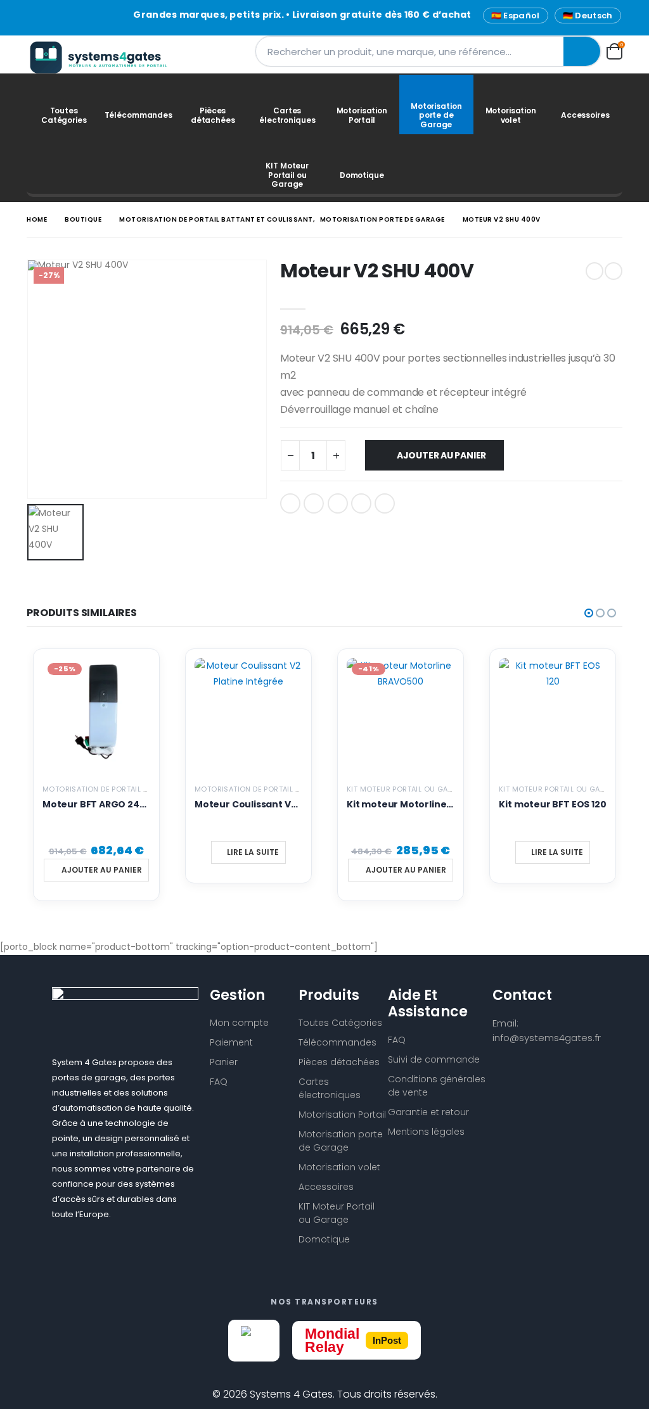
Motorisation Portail (362, 115)
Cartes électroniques (287, 115)
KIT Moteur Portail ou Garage (287, 174)
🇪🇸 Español (515, 15)
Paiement (231, 1042)
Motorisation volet (510, 115)
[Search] (581, 51)
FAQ (219, 1081)
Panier (224, 1062)
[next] (613, 271)
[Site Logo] (106, 57)
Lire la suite (253, 852)
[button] (588, 613)
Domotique (362, 175)
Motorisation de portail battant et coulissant (137, 789)
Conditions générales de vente (436, 1086)
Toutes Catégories (64, 115)
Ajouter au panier (441, 455)
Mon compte (239, 1022)
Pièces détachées (213, 115)
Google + (361, 503)
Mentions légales (426, 1131)
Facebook (290, 503)
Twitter (314, 503)
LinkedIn (338, 503)
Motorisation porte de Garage (436, 115)
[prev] (594, 271)
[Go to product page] (248, 712)
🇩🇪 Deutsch (588, 15)
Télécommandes (138, 115)
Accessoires (585, 115)
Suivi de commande (434, 1059)
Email (385, 503)
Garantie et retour (428, 1112)
